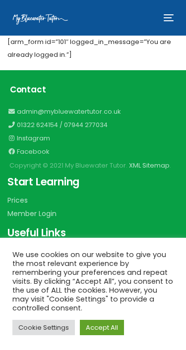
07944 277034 (86, 125)
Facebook (33, 151)
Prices (17, 200)
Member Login (32, 214)
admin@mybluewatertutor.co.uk (68, 111)
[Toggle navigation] (147, 17)
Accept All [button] (102, 327)
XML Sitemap (149, 165)
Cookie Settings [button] (43, 327)
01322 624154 (36, 125)
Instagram (32, 138)
